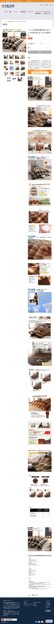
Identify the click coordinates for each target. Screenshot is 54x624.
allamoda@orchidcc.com (47, 1)
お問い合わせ (46, 13)
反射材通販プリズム (4, 622)
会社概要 (25, 602)
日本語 (11, 619)
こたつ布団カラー (31, 43)
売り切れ (39, 52)
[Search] (52, 14)
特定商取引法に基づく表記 (28, 604)
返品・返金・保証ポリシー (37, 602)
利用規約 (34, 604)
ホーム (6, 11)
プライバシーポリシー (27, 605)
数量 (29, 47)
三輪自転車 (23, 11)
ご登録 (46, 5)
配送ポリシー (35, 605)
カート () (51, 5)
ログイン (41, 5)
